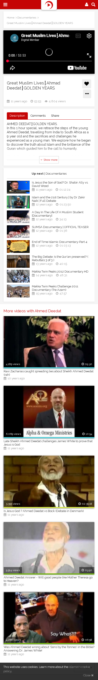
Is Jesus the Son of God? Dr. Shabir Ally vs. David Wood (60, 184)
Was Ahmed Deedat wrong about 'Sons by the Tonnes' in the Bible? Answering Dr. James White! (49, 648)
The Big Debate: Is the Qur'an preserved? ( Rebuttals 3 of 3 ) (60, 258)
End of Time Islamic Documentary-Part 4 (59, 242)
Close (87, 675)
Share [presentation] (55, 115)
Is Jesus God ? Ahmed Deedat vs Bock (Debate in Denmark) (44, 511)
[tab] (17, 115)
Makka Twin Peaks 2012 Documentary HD (60, 271)
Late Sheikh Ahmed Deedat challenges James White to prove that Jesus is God (48, 442)
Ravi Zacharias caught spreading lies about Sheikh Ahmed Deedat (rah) (48, 373)
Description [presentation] (17, 115)
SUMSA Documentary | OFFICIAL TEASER (60, 227)
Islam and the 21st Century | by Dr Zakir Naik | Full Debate (58, 199)
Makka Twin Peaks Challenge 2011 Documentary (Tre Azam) (55, 288)
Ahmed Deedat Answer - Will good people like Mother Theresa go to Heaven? (48, 579)
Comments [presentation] (38, 115)
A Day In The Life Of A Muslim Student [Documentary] (57, 213)
